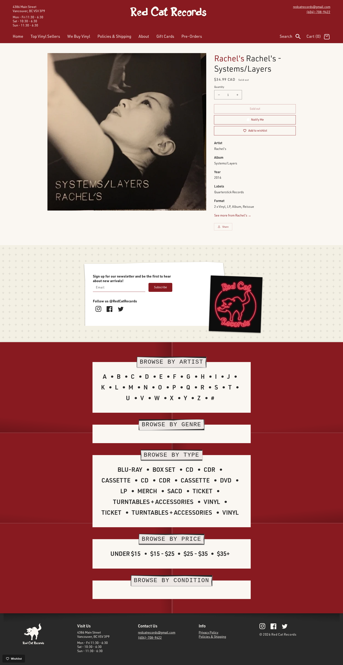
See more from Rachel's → (232, 215)
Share (225, 226)
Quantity (219, 86)
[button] (293, 37)
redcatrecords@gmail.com (311, 7)
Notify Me (257, 119)
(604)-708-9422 (318, 12)
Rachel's (229, 58)
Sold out (255, 109)
